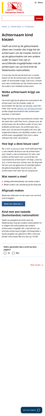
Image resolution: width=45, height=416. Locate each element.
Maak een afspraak (12, 204)
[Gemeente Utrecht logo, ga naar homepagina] (13, 8)
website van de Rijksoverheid (29, 108)
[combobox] (22, 18)
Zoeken (39, 18)
